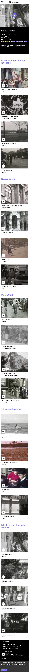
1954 (9, 39)
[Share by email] (8, 51)
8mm (9, 36)
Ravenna (10, 38)
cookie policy (8, 666)
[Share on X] (5, 51)
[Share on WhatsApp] (7, 51)
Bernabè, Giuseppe (13, 34)
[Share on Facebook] (2, 51)
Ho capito (4, 670)
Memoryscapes (14, 2)
